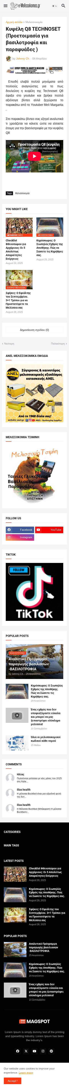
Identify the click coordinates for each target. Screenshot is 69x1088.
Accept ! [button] (12, 1080)
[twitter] (26, 1051)
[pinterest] (51, 1051)
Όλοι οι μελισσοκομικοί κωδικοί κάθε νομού (46, 739)
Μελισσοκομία (33, 22)
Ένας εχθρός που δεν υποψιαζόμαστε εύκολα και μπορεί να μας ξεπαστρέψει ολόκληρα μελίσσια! (45, 717)
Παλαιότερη (58, 343)
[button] (5, 6)
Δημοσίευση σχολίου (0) (34, 329)
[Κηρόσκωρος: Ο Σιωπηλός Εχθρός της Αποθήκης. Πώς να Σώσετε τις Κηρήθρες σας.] (17, 691)
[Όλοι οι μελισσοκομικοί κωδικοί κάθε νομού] (17, 742)
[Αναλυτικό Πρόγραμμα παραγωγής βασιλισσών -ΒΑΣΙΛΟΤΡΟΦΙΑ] (15, 949)
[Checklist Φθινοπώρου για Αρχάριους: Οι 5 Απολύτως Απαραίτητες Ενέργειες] (15, 874)
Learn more (26, 1072)
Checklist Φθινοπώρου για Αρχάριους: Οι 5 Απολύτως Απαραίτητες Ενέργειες (16, 249)
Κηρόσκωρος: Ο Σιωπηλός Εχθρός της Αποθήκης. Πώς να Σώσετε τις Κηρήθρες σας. (49, 248)
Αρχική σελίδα (14, 22)
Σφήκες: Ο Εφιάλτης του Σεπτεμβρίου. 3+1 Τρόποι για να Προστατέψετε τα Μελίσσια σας (18, 300)
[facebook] (17, 1051)
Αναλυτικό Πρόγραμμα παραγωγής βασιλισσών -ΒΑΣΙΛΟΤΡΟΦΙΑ (43, 947)
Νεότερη (9, 343)
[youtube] (34, 1051)
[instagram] (43, 1051)
